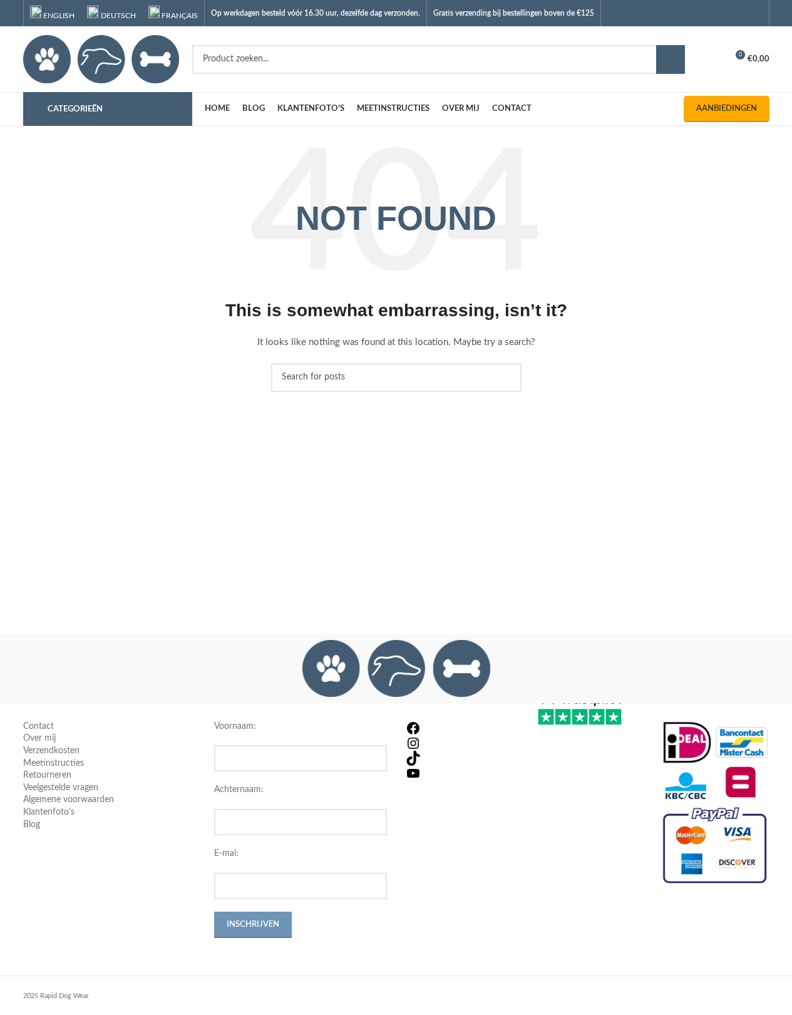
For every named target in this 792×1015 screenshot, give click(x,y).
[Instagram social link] (723, 13)
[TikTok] (460, 758)
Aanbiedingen (726, 109)
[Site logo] (101, 58)
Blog (31, 824)
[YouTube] (460, 773)
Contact (38, 726)
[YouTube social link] (738, 13)
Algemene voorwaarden (68, 799)
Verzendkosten (51, 750)
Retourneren (47, 775)
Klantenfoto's (49, 812)
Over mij (39, 738)
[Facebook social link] (706, 13)
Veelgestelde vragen (60, 787)
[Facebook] (460, 728)
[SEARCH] (670, 59)
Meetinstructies (53, 763)
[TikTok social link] (754, 13)
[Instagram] (460, 743)
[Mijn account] (712, 59)
